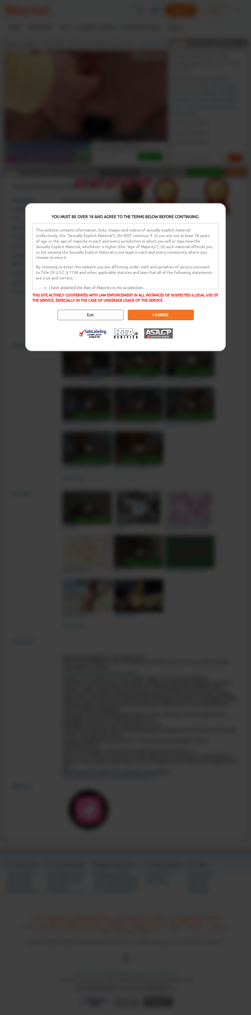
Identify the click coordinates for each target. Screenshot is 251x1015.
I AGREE (161, 315)
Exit (90, 315)
